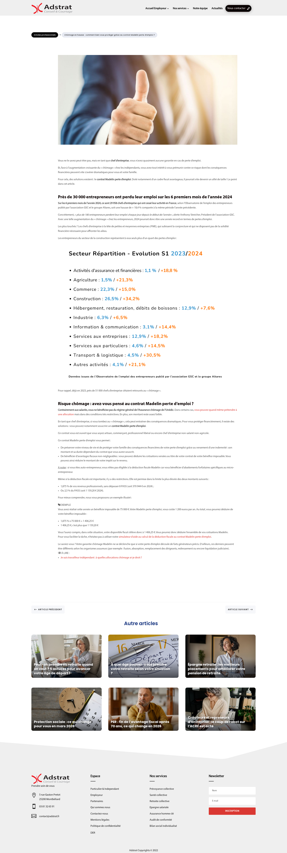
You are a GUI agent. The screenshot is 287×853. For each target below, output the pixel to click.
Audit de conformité (161, 820)
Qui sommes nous (100, 807)
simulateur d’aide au (130, 537)
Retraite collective (159, 801)
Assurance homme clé (162, 813)
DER (93, 833)
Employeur (97, 795)
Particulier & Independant (105, 789)
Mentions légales (100, 820)
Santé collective (158, 795)
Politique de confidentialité (106, 826)
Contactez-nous (99, 813)
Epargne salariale (159, 807)
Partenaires (97, 801)
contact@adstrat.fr (49, 816)
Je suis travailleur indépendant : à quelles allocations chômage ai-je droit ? (101, 557)
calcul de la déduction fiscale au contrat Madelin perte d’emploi (176, 537)
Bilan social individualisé (163, 826)
